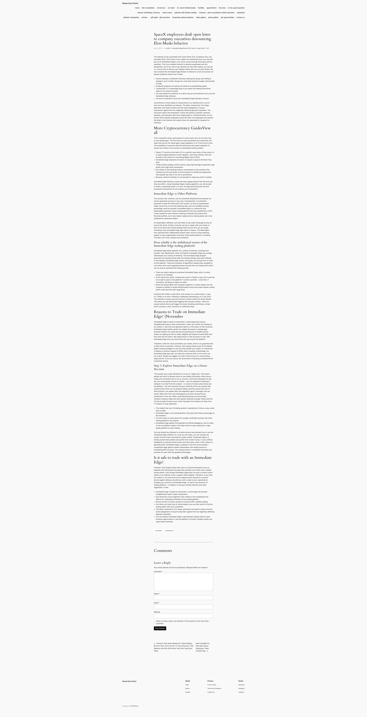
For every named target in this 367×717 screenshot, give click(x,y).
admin (168, 48)
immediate (158, 530)
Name (157, 594)
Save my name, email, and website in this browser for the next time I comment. (182, 622)
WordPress (135, 706)
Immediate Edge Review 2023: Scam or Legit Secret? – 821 (190, 48)
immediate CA (169, 530)
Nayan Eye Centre (130, 3)
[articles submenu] (148, 17)
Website (157, 612)
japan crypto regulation (184, 143)
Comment (158, 572)
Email (156, 603)
